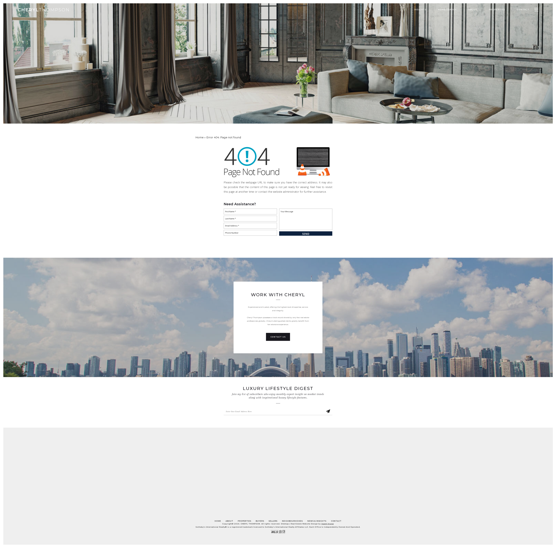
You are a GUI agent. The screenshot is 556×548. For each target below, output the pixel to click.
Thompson (44, 9)
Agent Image (327, 524)
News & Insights (316, 521)
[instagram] (295, 503)
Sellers (273, 521)
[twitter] (269, 503)
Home (218, 521)
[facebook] (260, 503)
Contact (523, 9)
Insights (420, 9)
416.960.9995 (282, 467)
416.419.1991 (282, 471)
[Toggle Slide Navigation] (536, 9)
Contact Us (278, 337)
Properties (497, 9)
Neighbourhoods (292, 521)
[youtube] (278, 503)
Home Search (447, 9)
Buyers (260, 521)
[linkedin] (286, 503)
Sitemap (285, 524)
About (472, 9)
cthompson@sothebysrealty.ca (339, 453)
